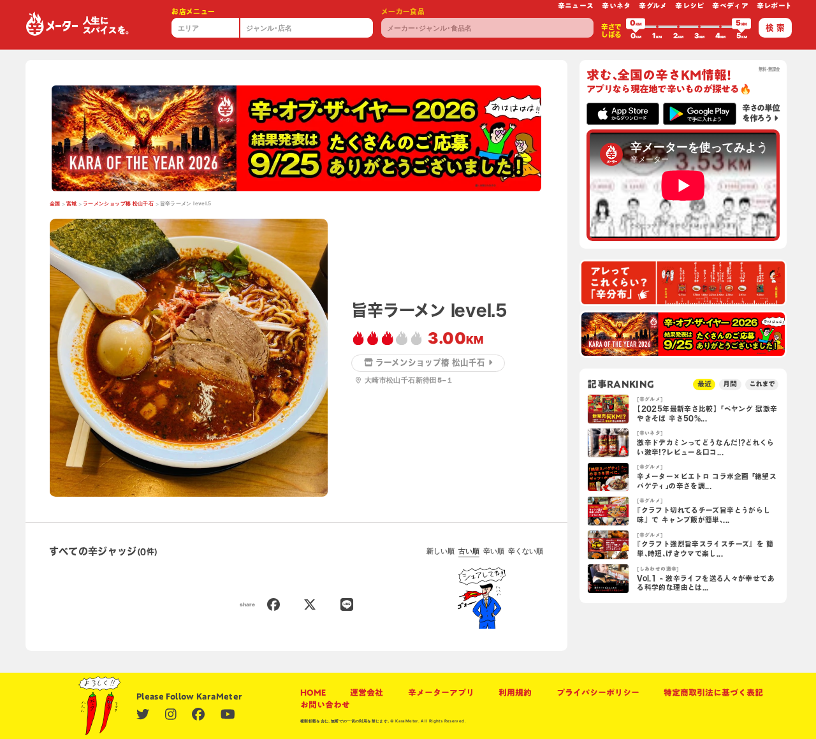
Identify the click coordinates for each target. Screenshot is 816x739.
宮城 (71, 203)
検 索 (775, 28)
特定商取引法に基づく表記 (713, 693)
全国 (55, 203)
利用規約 (515, 693)
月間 (730, 384)
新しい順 (440, 551)
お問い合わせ (325, 705)
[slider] (635, 26)
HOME (313, 693)
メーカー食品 (403, 11)
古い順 (468, 551)
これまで (762, 384)
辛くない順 (525, 551)
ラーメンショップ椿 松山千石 (118, 203)
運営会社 (366, 693)
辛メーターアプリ (441, 693)
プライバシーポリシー (598, 693)
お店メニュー (193, 11)
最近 (704, 384)
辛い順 (493, 551)
